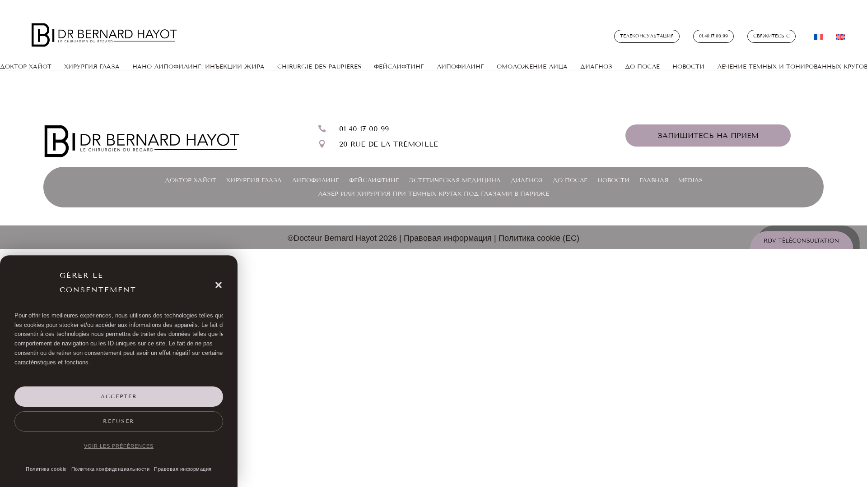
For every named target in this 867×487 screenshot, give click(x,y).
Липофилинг (460, 66)
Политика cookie (46, 469)
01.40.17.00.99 (713, 36)
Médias (690, 180)
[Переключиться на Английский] (840, 38)
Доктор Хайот (190, 180)
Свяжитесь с (771, 36)
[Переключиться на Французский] (818, 38)
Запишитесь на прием (708, 135)
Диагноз (596, 66)
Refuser (119, 421)
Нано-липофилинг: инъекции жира (198, 66)
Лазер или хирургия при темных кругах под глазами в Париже (433, 194)
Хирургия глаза (92, 66)
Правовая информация (183, 469)
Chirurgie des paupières (319, 66)
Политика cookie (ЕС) (539, 238)
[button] (218, 284)
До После (642, 66)
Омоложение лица (532, 66)
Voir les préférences (119, 446)
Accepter (119, 396)
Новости (688, 66)
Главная (653, 180)
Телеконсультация (647, 36)
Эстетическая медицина (455, 180)
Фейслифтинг (374, 180)
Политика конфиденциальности (110, 469)
